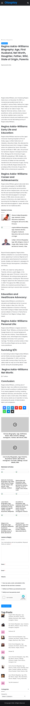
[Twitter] (8, 407)
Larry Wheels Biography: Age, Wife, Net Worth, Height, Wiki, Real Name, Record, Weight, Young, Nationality (18, 676)
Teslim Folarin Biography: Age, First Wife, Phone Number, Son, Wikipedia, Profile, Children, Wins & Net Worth (22, 527)
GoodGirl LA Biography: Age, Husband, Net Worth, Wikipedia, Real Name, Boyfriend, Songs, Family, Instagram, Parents (22, 506)
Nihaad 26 (11, 651)
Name (3, 564)
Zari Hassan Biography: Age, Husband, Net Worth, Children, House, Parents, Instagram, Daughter (19, 625)
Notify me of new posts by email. (11, 592)
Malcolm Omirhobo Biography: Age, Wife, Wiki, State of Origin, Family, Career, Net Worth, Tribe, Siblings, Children (7, 484)
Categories (4, 694)
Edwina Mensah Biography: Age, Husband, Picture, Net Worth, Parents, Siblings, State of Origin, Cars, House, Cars (22, 485)
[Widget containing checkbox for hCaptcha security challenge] (13, 597)
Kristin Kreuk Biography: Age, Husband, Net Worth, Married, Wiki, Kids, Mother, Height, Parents (18, 645)
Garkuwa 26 (12, 631)
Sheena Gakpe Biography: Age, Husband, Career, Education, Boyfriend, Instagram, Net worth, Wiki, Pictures (20, 219)
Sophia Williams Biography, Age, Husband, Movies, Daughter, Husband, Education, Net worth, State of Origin (20, 232)
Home (4, 39)
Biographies (10, 39)
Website (3, 576)
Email (3, 570)
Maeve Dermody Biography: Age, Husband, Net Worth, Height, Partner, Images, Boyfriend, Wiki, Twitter (18, 638)
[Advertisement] (15, 22)
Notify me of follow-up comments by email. (14, 589)
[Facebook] (4, 407)
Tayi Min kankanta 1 (14, 682)
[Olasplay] (11, 2)
